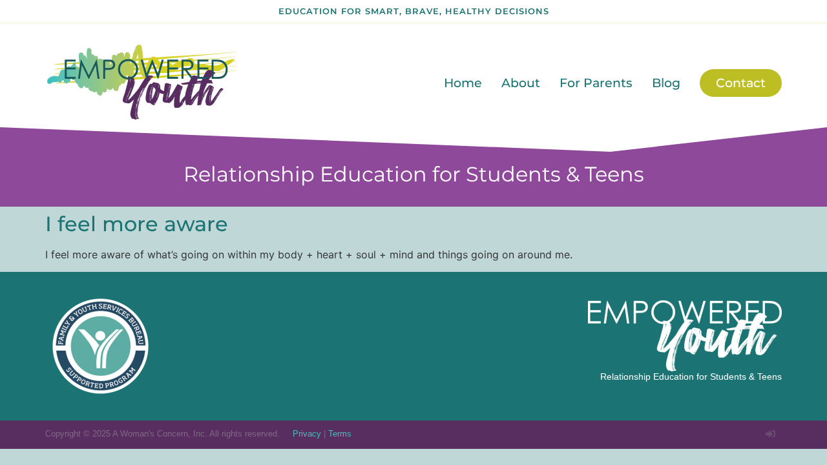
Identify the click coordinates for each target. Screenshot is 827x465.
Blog (666, 82)
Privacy (307, 434)
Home (463, 82)
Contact (741, 82)
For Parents (596, 82)
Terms (339, 434)
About (520, 82)
